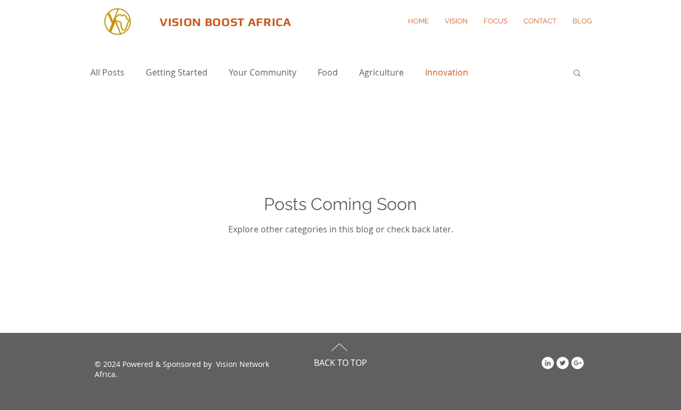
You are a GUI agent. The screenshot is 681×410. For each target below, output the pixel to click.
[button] (577, 73)
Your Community (262, 72)
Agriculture (381, 72)
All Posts (107, 72)
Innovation (446, 72)
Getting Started (176, 72)
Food (328, 72)
